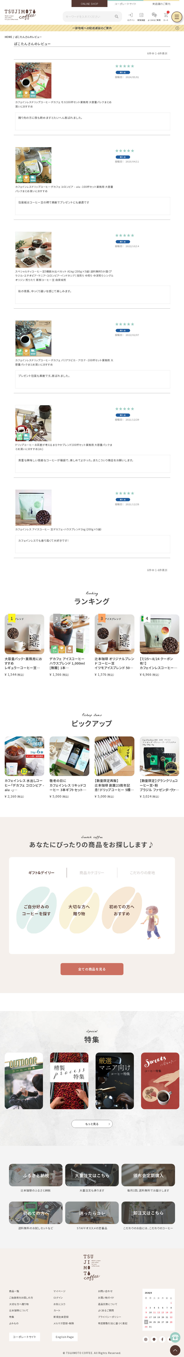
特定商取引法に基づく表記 (112, 1323)
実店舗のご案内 (161, 4)
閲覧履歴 (141, 20)
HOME (9, 37)
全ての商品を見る (92, 969)
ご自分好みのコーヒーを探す (36, 910)
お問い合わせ (105, 1291)
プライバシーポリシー (109, 1317)
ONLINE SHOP (89, 4)
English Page (65, 1337)
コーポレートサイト (125, 4)
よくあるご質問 (154, 20)
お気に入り (60, 1304)
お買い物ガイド (106, 1297)
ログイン (131, 20)
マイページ (60, 1291)
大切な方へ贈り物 (79, 910)
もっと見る (92, 1124)
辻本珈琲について (19, 1310)
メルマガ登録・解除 (64, 1323)
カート (57, 1310)
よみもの (14, 1323)
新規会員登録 (61, 1317)
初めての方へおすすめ (121, 910)
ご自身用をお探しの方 (21, 1297)
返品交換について (108, 1304)
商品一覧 (14, 1291)
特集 (11, 1317)
